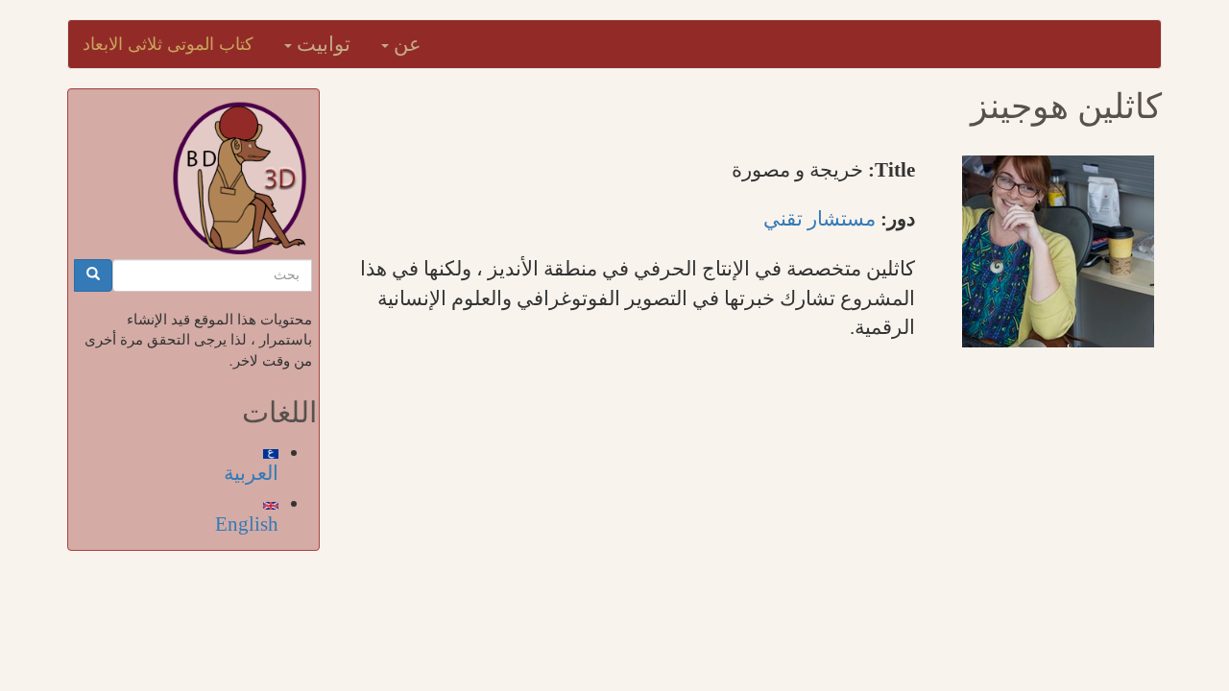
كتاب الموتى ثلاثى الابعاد (168, 44)
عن (405, 44)
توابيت (321, 44)
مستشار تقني (819, 218)
